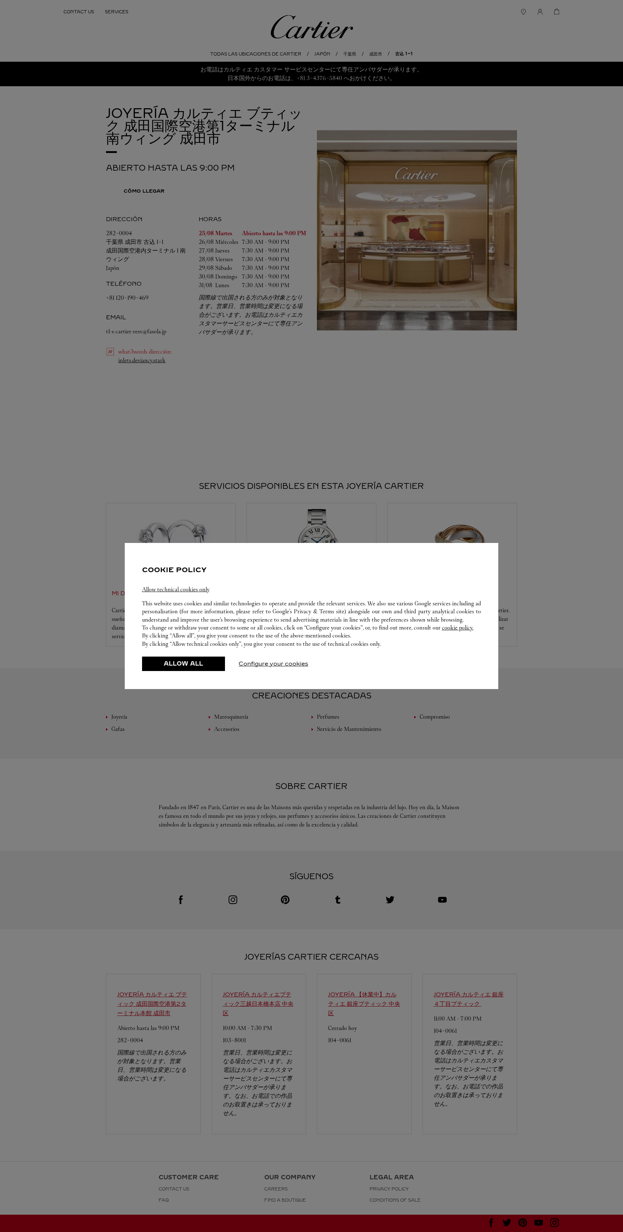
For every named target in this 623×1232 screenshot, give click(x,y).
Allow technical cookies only (175, 589)
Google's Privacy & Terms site (308, 611)
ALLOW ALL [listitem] (183, 663)
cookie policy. (457, 627)
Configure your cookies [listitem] (273, 663)
